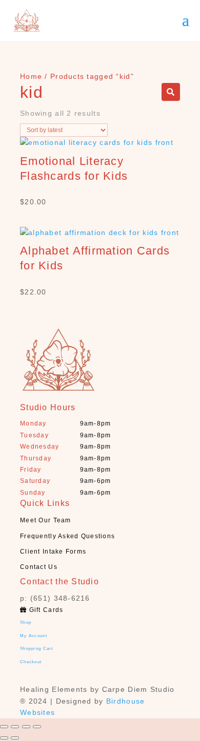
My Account (33, 635)
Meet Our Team (45, 520)
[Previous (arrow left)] (4, 737)
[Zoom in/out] (37, 726)
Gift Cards (45, 609)
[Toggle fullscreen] (26, 726)
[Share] (15, 726)
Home (31, 76)
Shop (25, 622)
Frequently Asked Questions (67, 536)
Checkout (31, 662)
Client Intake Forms (53, 551)
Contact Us (38, 566)
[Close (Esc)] (4, 726)
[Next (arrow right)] (15, 737)
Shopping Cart (36, 648)
